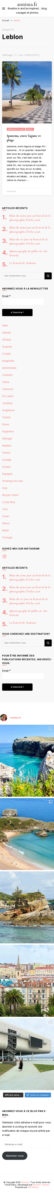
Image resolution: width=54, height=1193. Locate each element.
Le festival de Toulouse (22, 263)
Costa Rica (8, 502)
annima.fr (27, 4)
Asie (4, 487)
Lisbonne (7, 389)
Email (6, 296)
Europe (6, 466)
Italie (5, 325)
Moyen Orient (10, 495)
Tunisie (6, 417)
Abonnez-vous (15, 1155)
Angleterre (8, 410)
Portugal (7, 537)
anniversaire (9, 367)
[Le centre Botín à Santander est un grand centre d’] (27, 1054)
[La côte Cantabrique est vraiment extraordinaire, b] (27, 761)
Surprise (7, 346)
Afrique (6, 339)
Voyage (6, 459)
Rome (5, 424)
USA (5, 509)
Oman (5, 516)
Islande (6, 332)
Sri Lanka (7, 396)
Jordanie (7, 403)
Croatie (6, 353)
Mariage (7, 438)
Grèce (5, 381)
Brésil (30, 129)
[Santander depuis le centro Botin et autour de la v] (27, 981)
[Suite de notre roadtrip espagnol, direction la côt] (27, 834)
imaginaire (8, 360)
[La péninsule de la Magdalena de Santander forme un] (27, 907)
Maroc (6, 523)
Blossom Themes (41, 1184)
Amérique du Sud (16, 129)
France (6, 452)
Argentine (8, 431)
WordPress (33, 1187)
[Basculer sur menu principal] (3, 8)
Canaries (7, 374)
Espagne (7, 473)
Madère (6, 445)
